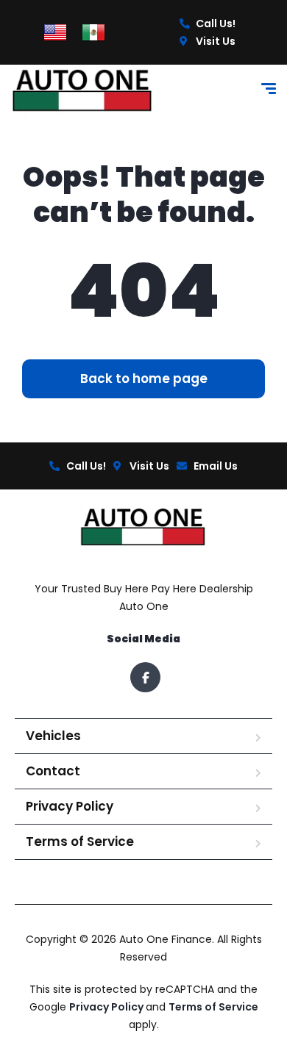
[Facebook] (145, 677)
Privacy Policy (69, 806)
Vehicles (53, 735)
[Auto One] (83, 91)
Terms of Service (80, 841)
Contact (53, 771)
